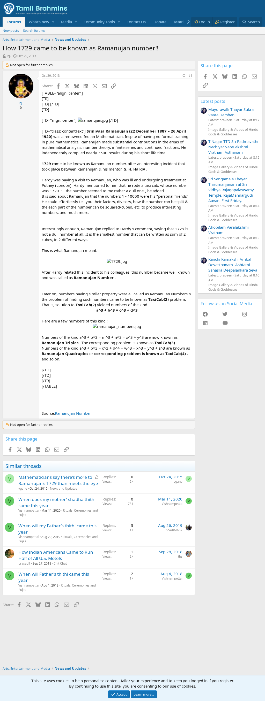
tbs (180, 556)
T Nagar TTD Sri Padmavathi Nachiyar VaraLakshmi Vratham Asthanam (233, 147)
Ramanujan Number (73, 413)
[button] (53, 22)
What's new (39, 21)
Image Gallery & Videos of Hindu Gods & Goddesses (233, 131)
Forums (13, 21)
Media (66, 21)
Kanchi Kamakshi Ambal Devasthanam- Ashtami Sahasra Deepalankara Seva (232, 265)
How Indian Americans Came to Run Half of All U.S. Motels (55, 555)
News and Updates (63, 488)
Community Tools (99, 21)
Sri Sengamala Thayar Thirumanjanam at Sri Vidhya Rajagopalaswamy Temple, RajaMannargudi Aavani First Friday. (231, 189)
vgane (22, 488)
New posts (11, 30)
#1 (190, 75)
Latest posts (213, 101)
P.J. (9, 55)
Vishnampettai (28, 510)
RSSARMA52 (173, 530)
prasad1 (24, 563)
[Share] (183, 76)
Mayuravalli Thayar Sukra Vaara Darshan (231, 112)
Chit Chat (60, 563)
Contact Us (136, 21)
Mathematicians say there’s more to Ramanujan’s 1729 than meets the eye (58, 480)
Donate (159, 21)
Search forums (34, 30)
